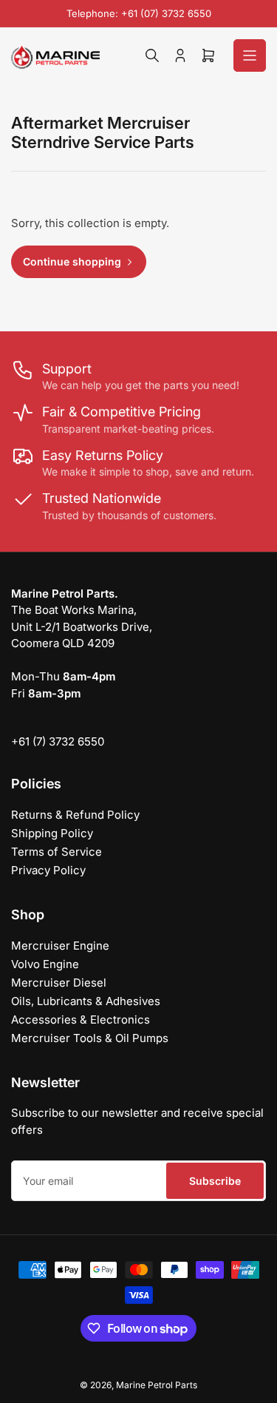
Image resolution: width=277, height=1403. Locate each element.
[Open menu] (249, 55)
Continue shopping (72, 261)
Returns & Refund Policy (75, 815)
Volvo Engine (45, 964)
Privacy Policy (48, 870)
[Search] (152, 55)
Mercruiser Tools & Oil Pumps (89, 1038)
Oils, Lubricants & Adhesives (85, 1001)
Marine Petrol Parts (156, 1384)
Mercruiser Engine (60, 946)
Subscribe (215, 1180)
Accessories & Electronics (80, 1019)
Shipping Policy (52, 833)
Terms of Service (56, 852)
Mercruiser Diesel (58, 983)
